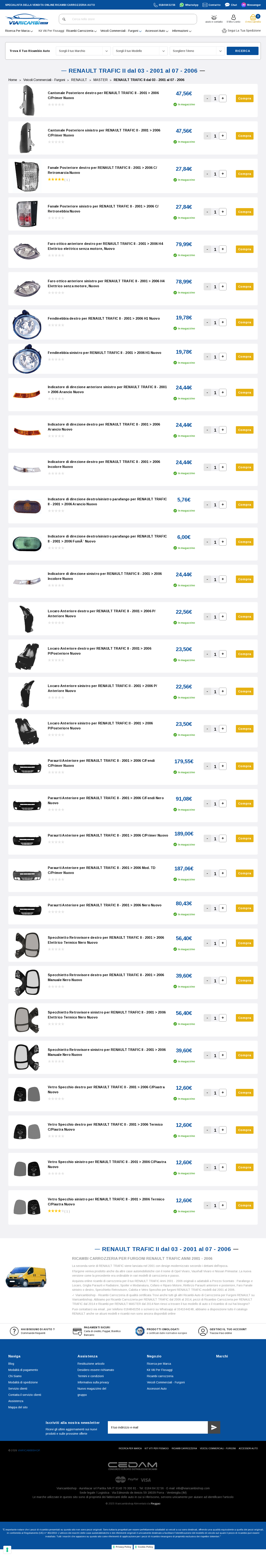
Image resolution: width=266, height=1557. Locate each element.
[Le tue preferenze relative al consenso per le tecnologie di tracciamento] (7, 1550)
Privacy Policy (123, 1546)
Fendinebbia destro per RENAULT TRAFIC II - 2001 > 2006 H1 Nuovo (104, 318)
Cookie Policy (145, 1546)
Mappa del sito (18, 1407)
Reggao (155, 1503)
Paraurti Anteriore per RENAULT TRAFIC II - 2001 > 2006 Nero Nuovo (104, 905)
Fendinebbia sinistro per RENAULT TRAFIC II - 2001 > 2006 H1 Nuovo (104, 353)
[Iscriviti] (214, 1427)
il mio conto (233, 22)
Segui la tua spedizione (244, 30)
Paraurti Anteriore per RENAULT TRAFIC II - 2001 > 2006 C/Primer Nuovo (108, 835)
